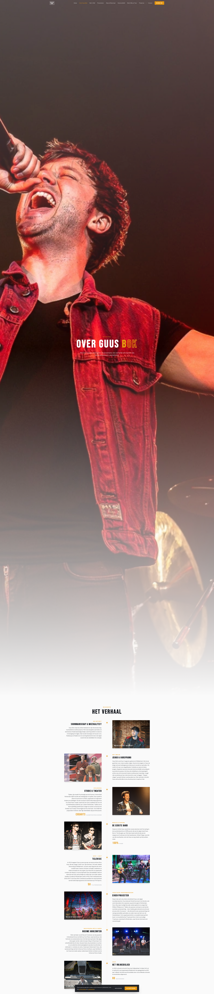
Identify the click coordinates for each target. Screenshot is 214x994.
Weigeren (118, 988)
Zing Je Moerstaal (110, 3)
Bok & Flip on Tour (132, 3)
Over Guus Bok (83, 3)
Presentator (100, 3)
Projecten (141, 3)
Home (75, 3)
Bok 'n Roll (92, 3)
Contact (150, 3)
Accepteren (130, 988)
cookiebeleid (91, 989)
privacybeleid (82, 989)
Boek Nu (159, 3)
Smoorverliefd (121, 3)
